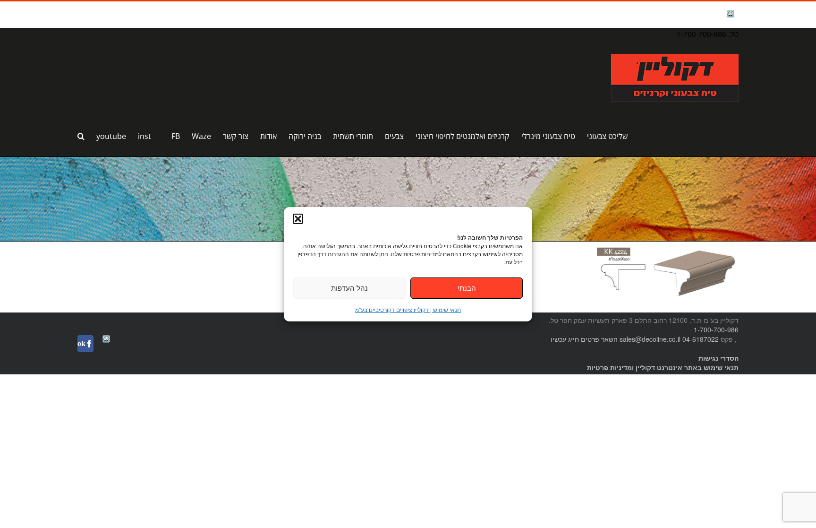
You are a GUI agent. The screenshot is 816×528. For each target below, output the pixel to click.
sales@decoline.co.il (650, 339)
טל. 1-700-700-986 (708, 33)
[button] (298, 219)
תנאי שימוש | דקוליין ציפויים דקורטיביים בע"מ (408, 309)
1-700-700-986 (716, 329)
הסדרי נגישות (718, 358)
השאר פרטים (599, 339)
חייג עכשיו (565, 339)
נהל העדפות (349, 288)
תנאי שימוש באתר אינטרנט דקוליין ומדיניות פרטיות (663, 367)
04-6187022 (700, 339)
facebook (706, 14)
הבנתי (467, 288)
